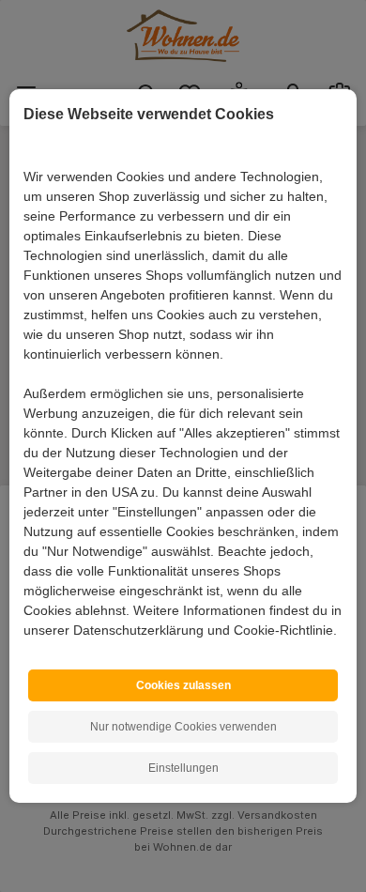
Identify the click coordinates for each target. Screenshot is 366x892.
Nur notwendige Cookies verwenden (183, 726)
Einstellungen (183, 768)
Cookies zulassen (183, 685)
